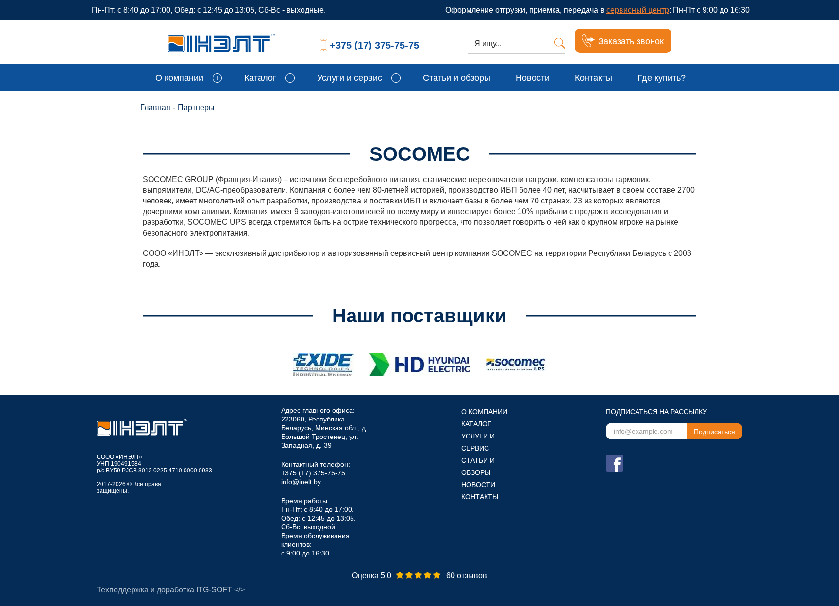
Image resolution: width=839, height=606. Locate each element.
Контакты (593, 78)
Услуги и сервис (349, 78)
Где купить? (662, 78)
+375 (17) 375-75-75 (374, 45)
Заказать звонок (631, 41)
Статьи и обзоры (456, 78)
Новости (533, 78)
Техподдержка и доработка (145, 590)
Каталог (260, 78)
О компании (179, 78)
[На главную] (236, 40)
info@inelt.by (301, 482)
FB (614, 463)
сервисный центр (637, 10)
